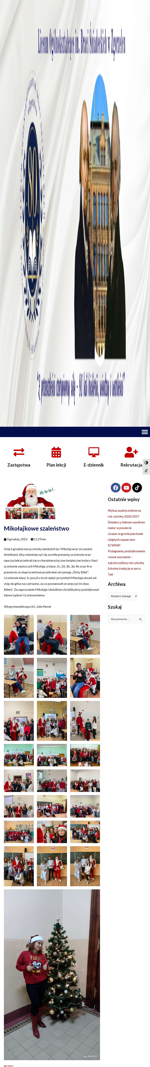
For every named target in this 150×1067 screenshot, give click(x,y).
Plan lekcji (56, 465)
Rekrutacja (131, 465)
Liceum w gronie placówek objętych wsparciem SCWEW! (125, 539)
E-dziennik (94, 465)
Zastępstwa (18, 465)
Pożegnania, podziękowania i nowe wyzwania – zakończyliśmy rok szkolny (126, 556)
